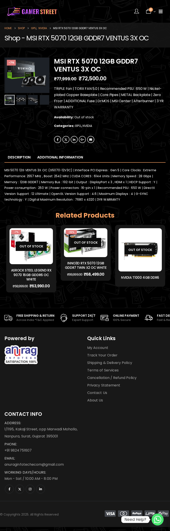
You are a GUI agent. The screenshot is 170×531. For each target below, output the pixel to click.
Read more (34, 260)
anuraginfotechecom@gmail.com (34, 464)
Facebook (57, 139)
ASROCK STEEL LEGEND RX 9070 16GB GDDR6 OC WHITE (31, 275)
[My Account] (136, 11)
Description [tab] (19, 157)
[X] (19, 489)
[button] (10, 75)
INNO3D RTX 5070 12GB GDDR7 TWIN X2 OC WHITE (86, 265)
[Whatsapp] (158, 519)
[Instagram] (30, 489)
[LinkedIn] (40, 489)
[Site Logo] (32, 11)
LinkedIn (74, 139)
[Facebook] (9, 489)
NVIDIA (87, 126)
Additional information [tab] (60, 157)
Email (90, 139)
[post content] (31, 246)
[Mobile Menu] (161, 11)
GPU (78, 126)
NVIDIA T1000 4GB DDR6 (140, 277)
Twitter (66, 139)
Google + (82, 139)
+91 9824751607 (18, 450)
